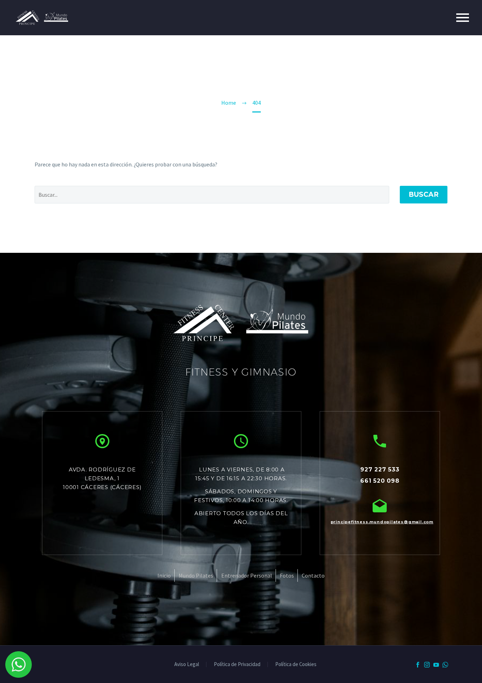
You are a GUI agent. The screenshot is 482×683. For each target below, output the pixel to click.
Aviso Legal (186, 664)
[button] (102, 441)
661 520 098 (379, 480)
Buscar (424, 194)
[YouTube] (436, 664)
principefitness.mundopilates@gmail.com (380, 521)
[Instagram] (427, 664)
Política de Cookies (296, 664)
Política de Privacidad (237, 664)
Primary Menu (462, 17)
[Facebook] (418, 664)
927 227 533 (379, 469)
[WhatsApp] (445, 664)
